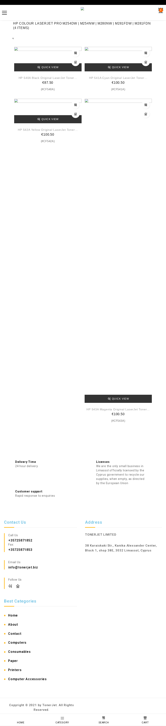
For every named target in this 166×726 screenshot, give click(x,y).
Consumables (19, 652)
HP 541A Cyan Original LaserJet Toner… (118, 77)
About (13, 624)
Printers (14, 670)
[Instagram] (18, 585)
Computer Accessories (27, 679)
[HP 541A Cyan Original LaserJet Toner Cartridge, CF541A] (118, 59)
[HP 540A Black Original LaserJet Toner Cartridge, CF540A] (48, 59)
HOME (20, 722)
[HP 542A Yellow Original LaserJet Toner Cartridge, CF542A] (48, 111)
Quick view (50, 67)
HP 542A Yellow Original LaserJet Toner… (48, 129)
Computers (17, 642)
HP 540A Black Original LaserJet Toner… (48, 77)
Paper (13, 661)
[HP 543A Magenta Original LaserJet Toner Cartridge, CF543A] (118, 251)
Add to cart (75, 53)
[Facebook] (11, 585)
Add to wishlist (75, 62)
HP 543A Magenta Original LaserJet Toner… (118, 409)
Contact (14, 634)
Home (13, 615)
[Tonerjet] (83, 12)
